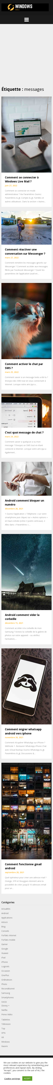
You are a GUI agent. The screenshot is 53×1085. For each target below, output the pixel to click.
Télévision (6, 1024)
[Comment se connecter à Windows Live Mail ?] (26, 134)
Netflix (4, 1010)
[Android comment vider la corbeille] (26, 571)
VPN (3, 1033)
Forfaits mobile (8, 939)
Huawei (4, 953)
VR (2, 1037)
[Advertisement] (26, 55)
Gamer (4, 944)
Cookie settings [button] (12, 1078)
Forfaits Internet (8, 935)
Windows (5, 1041)
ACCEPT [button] (27, 1078)
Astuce (4, 922)
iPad (3, 957)
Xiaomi (4, 1046)
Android (4, 913)
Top (3, 1028)
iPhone (4, 962)
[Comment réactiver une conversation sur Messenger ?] (26, 227)
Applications (6, 917)
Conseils (5, 931)
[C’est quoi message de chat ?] (26, 410)
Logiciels (5, 966)
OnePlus (5, 975)
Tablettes (5, 1019)
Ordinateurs (6, 979)
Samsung (5, 993)
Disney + (5, 1005)
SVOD (4, 1002)
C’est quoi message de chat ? (24, 432)
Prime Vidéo (6, 1014)
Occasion (5, 970)
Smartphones (7, 997)
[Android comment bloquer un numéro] (26, 478)
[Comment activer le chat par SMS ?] (26, 320)
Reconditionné (8, 988)
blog (3, 926)
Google (4, 948)
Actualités (5, 908)
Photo (4, 984)
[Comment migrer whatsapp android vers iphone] (26, 686)
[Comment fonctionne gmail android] (26, 810)
